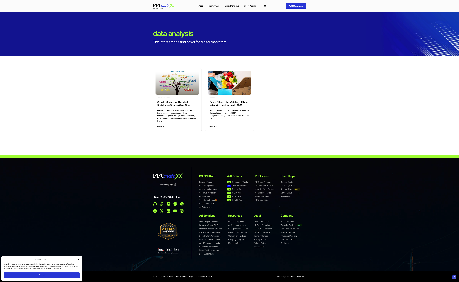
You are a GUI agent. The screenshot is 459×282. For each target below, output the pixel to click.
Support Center (287, 182)
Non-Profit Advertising (290, 229)
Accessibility (259, 247)
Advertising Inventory (208, 189)
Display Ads (235, 189)
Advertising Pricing (207, 196)
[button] (78, 259)
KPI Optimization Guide (238, 229)
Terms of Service (261, 236)
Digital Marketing (232, 6)
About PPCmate (287, 222)
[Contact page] (168, 204)
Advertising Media (206, 186)
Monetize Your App (263, 193)
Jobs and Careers (288, 240)
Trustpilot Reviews (291, 225)
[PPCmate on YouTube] (175, 211)
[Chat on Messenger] (175, 204)
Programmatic (213, 6)
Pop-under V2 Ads (238, 182)
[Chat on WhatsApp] (162, 204)
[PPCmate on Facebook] (155, 211)
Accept (42, 275)
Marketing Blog (234, 243)
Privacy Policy (260, 240)
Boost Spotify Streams (237, 232)
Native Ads (234, 193)
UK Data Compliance (263, 225)
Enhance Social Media (208, 247)
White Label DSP (206, 204)
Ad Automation (205, 207)
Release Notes (290, 189)
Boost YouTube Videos (209, 250)
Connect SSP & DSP (264, 186)
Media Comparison (236, 222)
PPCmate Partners (263, 182)
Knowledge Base (288, 186)
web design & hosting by (286, 276)
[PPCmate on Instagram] (182, 211)
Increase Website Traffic (209, 225)
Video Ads (234, 196)
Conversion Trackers (237, 236)
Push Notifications (237, 186)
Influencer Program (289, 236)
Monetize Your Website (265, 189)
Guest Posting (250, 6)
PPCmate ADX (261, 200)
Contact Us (285, 243)
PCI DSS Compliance (263, 229)
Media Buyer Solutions (208, 222)
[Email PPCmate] (182, 204)
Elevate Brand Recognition (210, 232)
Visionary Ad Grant (288, 232)
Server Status (286, 193)
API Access (285, 196)
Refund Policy (260, 243)
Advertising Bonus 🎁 (208, 200)
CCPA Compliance (262, 232)
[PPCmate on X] (162, 211)
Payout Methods (262, 196)
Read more (160, 126)
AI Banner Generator (237, 225)
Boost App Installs (206, 254)
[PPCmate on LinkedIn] (168, 211)
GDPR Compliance (262, 222)
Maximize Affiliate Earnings (210, 229)
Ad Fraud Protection (207, 193)
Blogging (213, 98)
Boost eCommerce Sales (209, 240)
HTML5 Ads (235, 200)
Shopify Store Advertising (210, 236)
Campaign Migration (237, 240)
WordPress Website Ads (209, 243)
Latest (200, 6)
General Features (206, 182)
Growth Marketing (164, 98)
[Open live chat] (155, 204)
